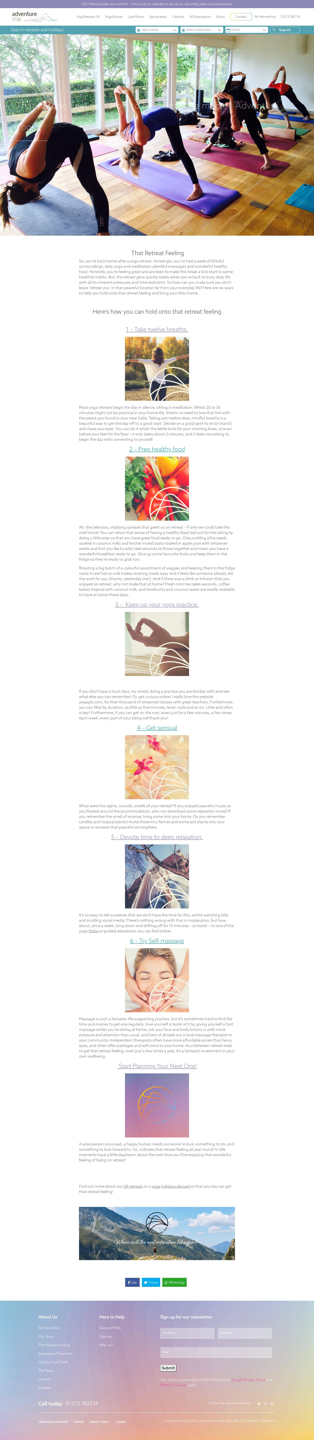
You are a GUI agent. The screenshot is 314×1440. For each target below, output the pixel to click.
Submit (115, 759)
